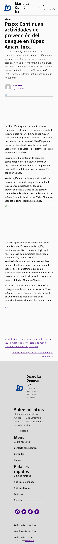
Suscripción (49, 9)
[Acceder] (40, 7)
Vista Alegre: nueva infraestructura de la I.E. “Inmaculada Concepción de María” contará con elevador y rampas (28, 343)
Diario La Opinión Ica (22, 8)
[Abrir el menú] (33, 7)
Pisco (8, 19)
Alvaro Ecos (18, 85)
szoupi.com (29, 541)
